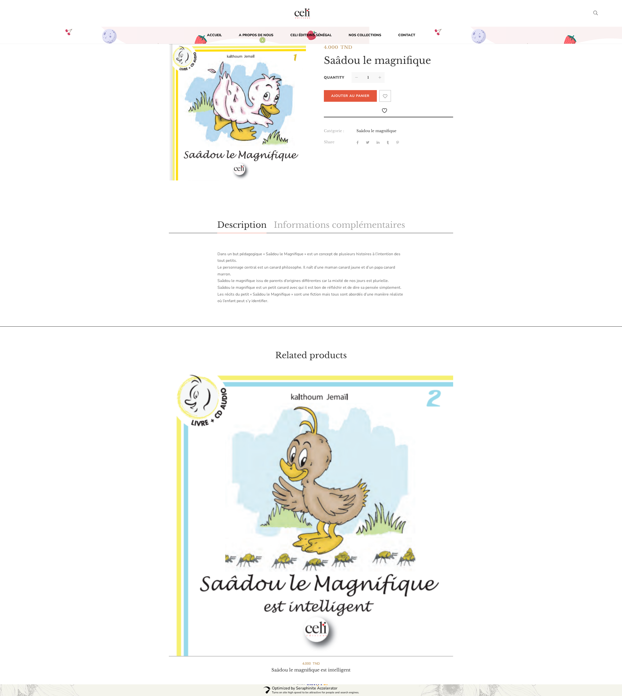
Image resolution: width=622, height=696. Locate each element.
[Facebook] (357, 143)
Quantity (334, 77)
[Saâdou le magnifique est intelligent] (311, 515)
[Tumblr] (388, 143)
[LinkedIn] (378, 143)
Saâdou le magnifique (376, 130)
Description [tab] (242, 225)
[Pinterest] (397, 143)
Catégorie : (334, 130)
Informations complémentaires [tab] (339, 225)
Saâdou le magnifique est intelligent (311, 670)
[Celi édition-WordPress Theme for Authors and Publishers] (302, 13)
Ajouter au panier (350, 95)
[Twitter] (367, 143)
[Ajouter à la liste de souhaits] (385, 96)
